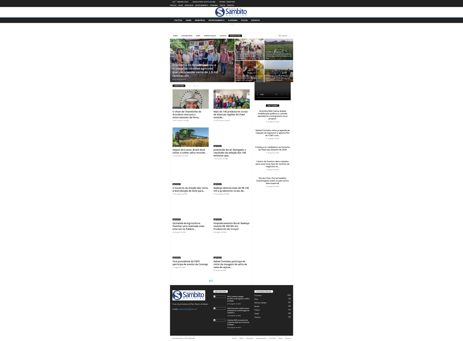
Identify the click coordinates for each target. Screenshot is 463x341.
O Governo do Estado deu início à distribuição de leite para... (190, 189)
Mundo (256, 306)
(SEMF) (175, 36)
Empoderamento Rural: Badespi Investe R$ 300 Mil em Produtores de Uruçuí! (231, 226)
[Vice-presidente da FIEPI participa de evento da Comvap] (191, 248)
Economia (214, 5)
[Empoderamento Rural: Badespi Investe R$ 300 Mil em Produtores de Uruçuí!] (232, 210)
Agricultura (235, 36)
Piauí (256, 299)
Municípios (189, 5)
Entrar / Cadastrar (227, 2)
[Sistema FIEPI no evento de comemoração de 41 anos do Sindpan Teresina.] (219, 323)
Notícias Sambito (260, 303)
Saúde (180, 5)
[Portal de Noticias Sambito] (231, 12)
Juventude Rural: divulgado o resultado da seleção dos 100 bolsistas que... (230, 152)
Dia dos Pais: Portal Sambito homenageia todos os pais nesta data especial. (272, 181)
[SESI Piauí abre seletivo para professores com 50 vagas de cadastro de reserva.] (219, 311)
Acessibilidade (186, 36)
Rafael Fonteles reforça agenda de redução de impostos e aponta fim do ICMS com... (272, 133)
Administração (210, 36)
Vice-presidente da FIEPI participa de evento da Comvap (190, 263)
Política (173, 5)
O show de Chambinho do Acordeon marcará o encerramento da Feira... (187, 114)
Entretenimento (201, 5)
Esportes (230, 5)
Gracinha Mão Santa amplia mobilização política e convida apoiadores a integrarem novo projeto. (273, 115)
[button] (289, 20)
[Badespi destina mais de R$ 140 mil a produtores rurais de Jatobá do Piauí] (232, 175)
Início (189, 86)
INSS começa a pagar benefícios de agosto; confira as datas (238, 298)
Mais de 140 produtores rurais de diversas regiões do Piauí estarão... (231, 114)
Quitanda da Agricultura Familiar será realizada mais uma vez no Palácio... (188, 226)
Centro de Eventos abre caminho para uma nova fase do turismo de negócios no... (272, 164)
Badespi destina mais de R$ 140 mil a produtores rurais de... (231, 189)
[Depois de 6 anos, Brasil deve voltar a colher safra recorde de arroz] (191, 137)
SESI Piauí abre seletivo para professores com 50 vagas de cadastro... (238, 310)
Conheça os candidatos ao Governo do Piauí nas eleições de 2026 (272, 148)
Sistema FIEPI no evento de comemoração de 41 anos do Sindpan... (238, 322)
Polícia (222, 5)
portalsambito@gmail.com (188, 309)
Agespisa (223, 36)
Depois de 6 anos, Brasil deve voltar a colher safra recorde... (189, 151)
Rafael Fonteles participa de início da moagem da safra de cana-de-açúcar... (230, 264)
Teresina (257, 317)
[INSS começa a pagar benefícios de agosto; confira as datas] (219, 299)
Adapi (198, 36)
